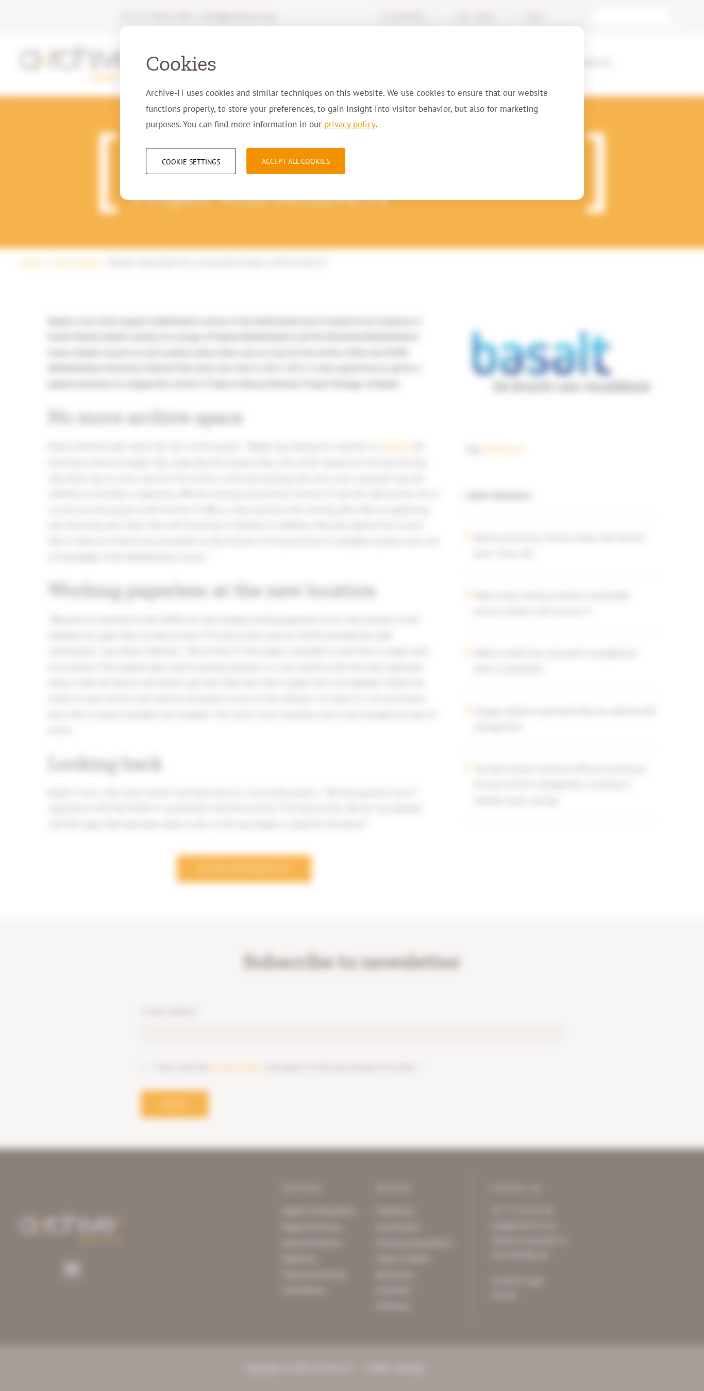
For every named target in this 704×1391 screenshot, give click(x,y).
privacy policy (350, 124)
